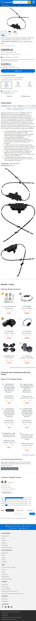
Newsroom (4, 540)
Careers (3, 538)
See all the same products (28, 455)
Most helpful (30, 510)
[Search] (29, 2)
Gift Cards (4, 562)
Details (13, 93)
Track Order (14, 528)
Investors (4, 543)
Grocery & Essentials (28, 5)
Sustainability (5, 545)
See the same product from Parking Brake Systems (22, 367)
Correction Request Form (9, 469)
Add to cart (18, 71)
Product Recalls (5, 576)
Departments (6, 5)
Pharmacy (4, 569)
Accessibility (5, 574)
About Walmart (5, 536)
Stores (3, 555)
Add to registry (26, 96)
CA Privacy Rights (6, 589)
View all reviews (6, 492)
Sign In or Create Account (14, 526)
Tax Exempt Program (6, 579)
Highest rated (19, 510)
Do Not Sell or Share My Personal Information (12, 593)
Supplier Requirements (7, 547)
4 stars (2, 499)
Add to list (9, 96)
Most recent (10, 510)
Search (32, 514)
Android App (5, 601)
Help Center (27, 526)
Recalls (3, 572)
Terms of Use (5, 584)
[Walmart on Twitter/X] (6, 607)
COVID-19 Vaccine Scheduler (9, 567)
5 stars (2, 497)
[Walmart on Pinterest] (12, 607)
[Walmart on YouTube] (9, 607)
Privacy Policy (5, 586)
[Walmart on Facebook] (3, 607)
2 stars (2, 503)
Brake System (31, 108)
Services (14, 5)
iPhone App (4, 599)
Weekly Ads (24, 528)
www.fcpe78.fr (15, 57)
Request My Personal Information (9, 591)
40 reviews (12, 45)
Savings (19, 5)
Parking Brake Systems (18, 109)
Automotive (14, 108)
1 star (3, 505)
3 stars (2, 501)
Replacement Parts (23, 108)
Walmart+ (4, 559)
